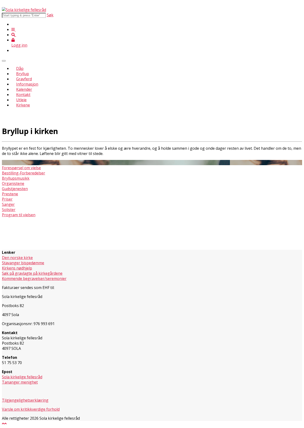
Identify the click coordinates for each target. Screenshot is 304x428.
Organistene (13, 183)
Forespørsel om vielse (21, 167)
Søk (50, 15)
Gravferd (24, 79)
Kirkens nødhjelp (17, 268)
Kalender (24, 89)
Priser (7, 199)
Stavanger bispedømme (23, 262)
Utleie (21, 99)
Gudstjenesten (15, 188)
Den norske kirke (17, 257)
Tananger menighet (20, 382)
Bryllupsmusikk (15, 178)
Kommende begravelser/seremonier (34, 278)
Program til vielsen (18, 214)
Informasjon (27, 84)
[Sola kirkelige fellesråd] (24, 9)
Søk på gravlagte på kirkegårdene (32, 273)
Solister (8, 209)
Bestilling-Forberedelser (23, 173)
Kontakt (23, 94)
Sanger (8, 204)
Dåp (20, 68)
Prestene (10, 194)
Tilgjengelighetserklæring (25, 400)
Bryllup (22, 73)
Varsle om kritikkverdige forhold (31, 409)
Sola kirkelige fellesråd (22, 377)
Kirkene (23, 105)
